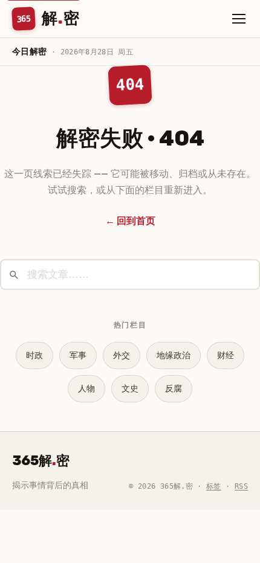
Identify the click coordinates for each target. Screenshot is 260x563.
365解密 (41, 460)
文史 (130, 389)
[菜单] (239, 19)
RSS (241, 486)
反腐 (173, 389)
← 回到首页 (130, 221)
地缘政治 (173, 355)
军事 (78, 355)
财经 (225, 355)
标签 (213, 486)
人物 (86, 389)
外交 (121, 355)
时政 (34, 355)
